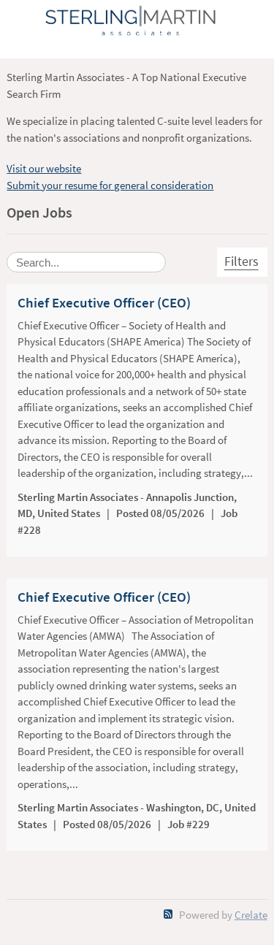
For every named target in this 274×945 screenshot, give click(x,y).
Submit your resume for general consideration (110, 185)
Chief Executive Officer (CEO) (104, 303)
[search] (86, 262)
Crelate (251, 915)
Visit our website (44, 168)
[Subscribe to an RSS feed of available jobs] (168, 913)
